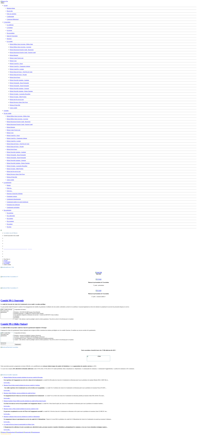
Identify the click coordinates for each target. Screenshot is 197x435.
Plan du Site (10, 11)
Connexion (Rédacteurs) (13, 19)
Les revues (9, 30)
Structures (9, 38)
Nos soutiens (10, 218)
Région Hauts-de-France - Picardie (18, 74)
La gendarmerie (7, 182)
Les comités (10, 41)
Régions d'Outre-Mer (15, 105)
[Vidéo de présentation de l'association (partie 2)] (98, 290)
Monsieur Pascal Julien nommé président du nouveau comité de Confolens (22, 385)
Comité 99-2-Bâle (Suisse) (14, 324)
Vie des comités (7, 113)
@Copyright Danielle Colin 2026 (6, 433)
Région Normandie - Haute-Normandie (19, 85)
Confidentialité (10, 16)
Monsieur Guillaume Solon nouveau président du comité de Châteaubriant (22, 416)
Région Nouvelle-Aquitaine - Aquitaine (19, 80)
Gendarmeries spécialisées (13, 207)
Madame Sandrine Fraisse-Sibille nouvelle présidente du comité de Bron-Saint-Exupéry (25, 401)
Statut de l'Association (12, 36)
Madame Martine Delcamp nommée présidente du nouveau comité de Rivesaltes (23, 377)
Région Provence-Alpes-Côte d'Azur (19, 102)
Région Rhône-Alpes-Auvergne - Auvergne (20, 47)
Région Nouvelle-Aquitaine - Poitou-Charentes (21, 91)
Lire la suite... (7, 382)
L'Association (7, 22)
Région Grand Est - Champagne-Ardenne (20, 66)
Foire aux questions (11, 13)
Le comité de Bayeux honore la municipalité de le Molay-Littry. (19, 424)
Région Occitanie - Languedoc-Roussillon (20, 94)
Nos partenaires (7, 210)
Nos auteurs (10, 224)
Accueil (5, 5)
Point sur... (9, 188)
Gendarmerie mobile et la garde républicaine (17, 202)
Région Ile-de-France (15, 77)
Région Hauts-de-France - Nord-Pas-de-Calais (21, 72)
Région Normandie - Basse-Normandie (19, 83)
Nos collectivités (11, 215)
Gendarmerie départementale (14, 199)
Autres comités (13, 108)
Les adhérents (10, 25)
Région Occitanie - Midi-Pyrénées (18, 96)
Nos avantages (10, 221)
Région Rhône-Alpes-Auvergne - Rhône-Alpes (21, 44)
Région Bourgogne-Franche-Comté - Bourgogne (22, 49)
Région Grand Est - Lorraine (17, 69)
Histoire (9, 185)
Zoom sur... (9, 191)
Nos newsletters (10, 33)
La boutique (10, 27)
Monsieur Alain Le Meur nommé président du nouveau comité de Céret (21, 408)
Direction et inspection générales (15, 193)
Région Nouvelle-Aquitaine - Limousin (19, 88)
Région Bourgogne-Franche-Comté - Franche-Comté (23, 52)
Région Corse (13, 60)
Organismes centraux (12, 196)
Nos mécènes (10, 213)
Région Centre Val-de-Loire (16, 58)
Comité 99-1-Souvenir (12, 300)
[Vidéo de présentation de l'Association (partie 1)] (98, 279)
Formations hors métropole (13, 204)
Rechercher (3, 343)
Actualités (6, 110)
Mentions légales (11, 8)
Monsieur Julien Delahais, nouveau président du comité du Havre (19, 393)
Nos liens (9, 226)
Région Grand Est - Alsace (16, 63)
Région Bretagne (14, 55)
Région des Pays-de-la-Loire (17, 99)
